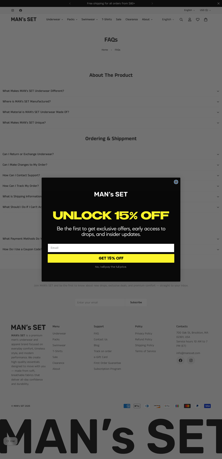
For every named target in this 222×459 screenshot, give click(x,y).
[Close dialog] (176, 182)
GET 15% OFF (111, 258)
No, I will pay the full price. (111, 266)
